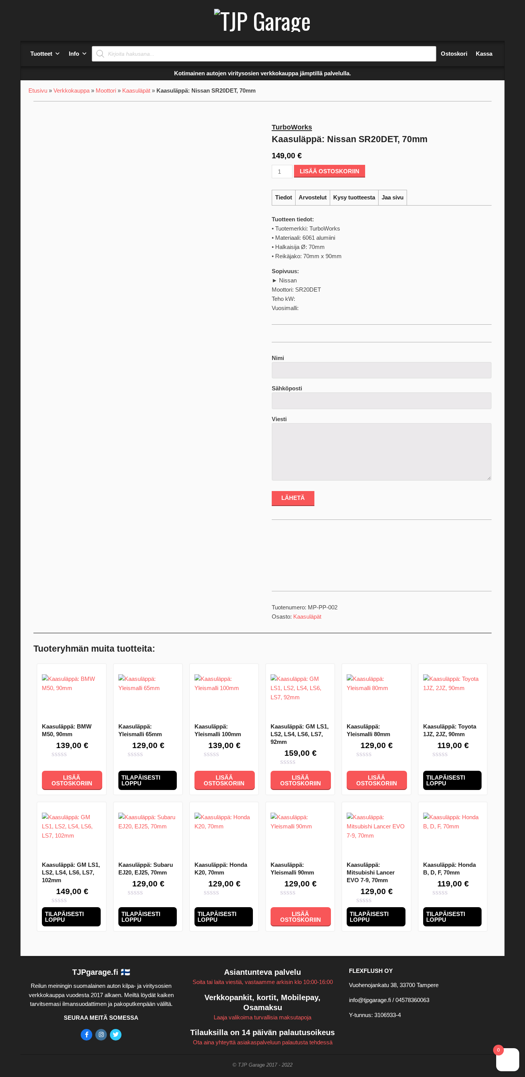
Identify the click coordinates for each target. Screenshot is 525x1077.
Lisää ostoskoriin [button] (72, 780)
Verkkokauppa (71, 90)
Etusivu (37, 90)
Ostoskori (454, 53)
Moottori (106, 90)
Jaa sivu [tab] (393, 197)
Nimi (278, 358)
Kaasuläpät (136, 90)
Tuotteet (41, 53)
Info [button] (74, 53)
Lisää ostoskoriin (329, 171)
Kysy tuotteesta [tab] (354, 197)
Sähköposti (287, 388)
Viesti (279, 419)
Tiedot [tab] (283, 197)
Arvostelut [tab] (313, 197)
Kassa (484, 53)
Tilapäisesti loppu (140, 780)
